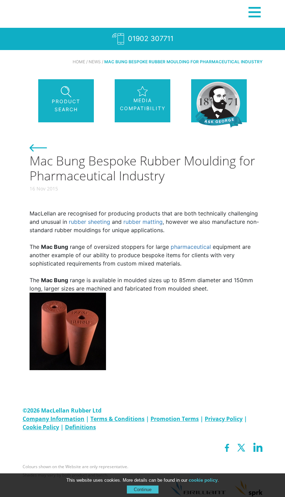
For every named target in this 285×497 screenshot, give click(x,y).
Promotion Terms (174, 419)
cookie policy (203, 480)
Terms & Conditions (117, 419)
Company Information (53, 419)
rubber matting (143, 221)
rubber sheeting (89, 221)
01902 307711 (149, 38)
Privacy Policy (224, 419)
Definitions (80, 427)
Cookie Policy (41, 427)
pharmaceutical (191, 246)
